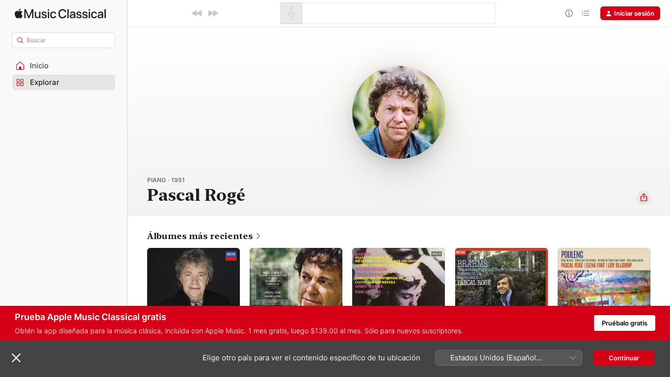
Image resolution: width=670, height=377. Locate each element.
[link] (204, 236)
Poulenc (570, 252)
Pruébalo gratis (624, 323)
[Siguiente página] (660, 294)
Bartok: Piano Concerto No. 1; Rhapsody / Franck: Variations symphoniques (397, 259)
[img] (60, 13)
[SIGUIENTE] (213, 13)
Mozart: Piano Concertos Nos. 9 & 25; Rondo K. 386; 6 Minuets (296, 259)
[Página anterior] (137, 294)
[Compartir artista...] (643, 198)
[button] (64, 65)
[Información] (569, 13)
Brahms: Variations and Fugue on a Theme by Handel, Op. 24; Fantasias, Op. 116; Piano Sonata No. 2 (500, 263)
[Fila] (585, 13)
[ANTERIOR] (197, 13)
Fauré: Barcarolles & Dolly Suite (186, 256)
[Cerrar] (16, 357)
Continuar (624, 358)
